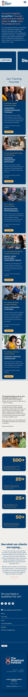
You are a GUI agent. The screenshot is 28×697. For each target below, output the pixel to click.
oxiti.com (20, 686)
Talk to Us (21, 671)
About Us (15, 670)
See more (9, 132)
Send (4, 645)
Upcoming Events (12, 671)
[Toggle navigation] (25, 2)
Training (21, 670)
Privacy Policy (14, 683)
